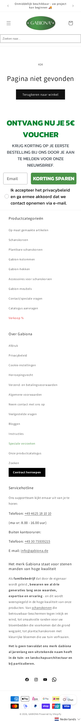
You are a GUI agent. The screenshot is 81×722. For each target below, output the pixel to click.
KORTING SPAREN (53, 178)
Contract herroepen (27, 472)
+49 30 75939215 (37, 541)
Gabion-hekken (19, 269)
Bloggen (14, 424)
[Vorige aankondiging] (8, 6)
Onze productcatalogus (25, 453)
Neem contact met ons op (27, 404)
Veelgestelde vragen (23, 414)
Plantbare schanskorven (26, 249)
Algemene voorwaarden (25, 394)
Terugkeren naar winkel (40, 94)
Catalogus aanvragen (23, 308)
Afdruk (13, 346)
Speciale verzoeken (22, 443)
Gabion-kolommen (22, 259)
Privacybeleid (18, 355)
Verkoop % (16, 318)
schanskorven (42, 608)
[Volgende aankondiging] (73, 6)
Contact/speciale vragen (26, 298)
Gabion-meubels (20, 289)
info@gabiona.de (34, 550)
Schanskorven (18, 240)
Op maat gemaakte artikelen (29, 230)
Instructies (16, 434)
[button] (8, 23)
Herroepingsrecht (21, 375)
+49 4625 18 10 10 (38, 513)
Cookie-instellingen (22, 365)
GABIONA (34, 714)
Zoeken (14, 463)
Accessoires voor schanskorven (30, 279)
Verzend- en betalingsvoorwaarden (33, 385)
